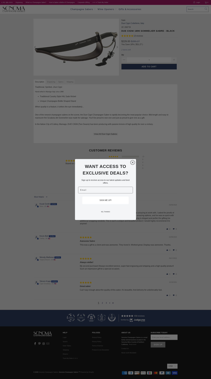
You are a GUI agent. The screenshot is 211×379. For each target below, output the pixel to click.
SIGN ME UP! (105, 200)
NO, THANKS (105, 212)
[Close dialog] (132, 162)
